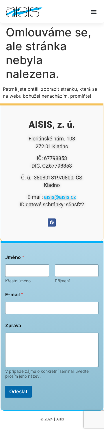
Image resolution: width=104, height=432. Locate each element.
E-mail (14, 294)
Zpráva (13, 325)
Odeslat (18, 391)
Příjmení (62, 280)
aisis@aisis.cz (60, 197)
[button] (93, 11)
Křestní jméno (18, 280)
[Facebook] (52, 222)
